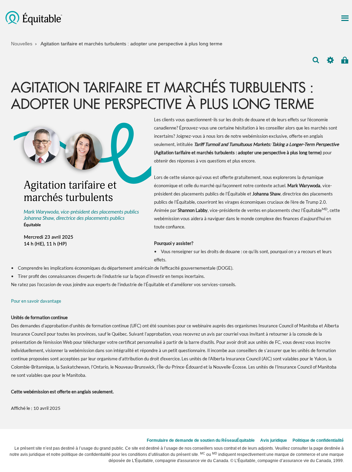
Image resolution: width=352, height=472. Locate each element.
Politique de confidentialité (318, 440)
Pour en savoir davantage (36, 301)
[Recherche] (316, 60)
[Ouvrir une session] (345, 60)
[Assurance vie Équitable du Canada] (35, 18)
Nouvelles (21, 43)
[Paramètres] (330, 60)
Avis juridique (273, 440)
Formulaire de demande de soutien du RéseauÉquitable (201, 440)
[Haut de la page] (341, 416)
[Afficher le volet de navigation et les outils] (345, 18)
